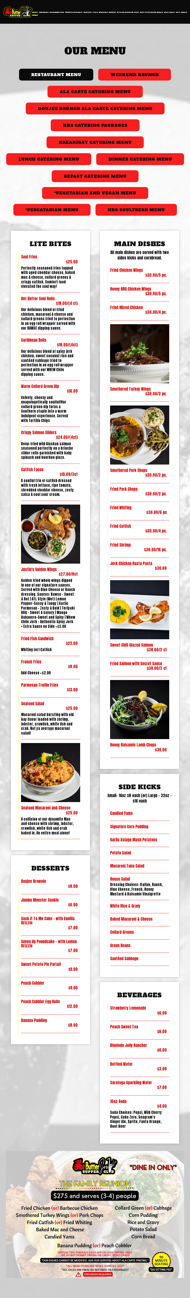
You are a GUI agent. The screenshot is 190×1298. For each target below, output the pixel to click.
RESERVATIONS (56, 12)
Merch (112, 12)
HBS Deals (169, 12)
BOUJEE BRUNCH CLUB (128, 12)
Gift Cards (181, 12)
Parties (87, 12)
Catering (43, 12)
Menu (35, 12)
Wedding (103, 12)
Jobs (95, 12)
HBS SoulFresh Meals (151, 12)
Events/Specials (73, 12)
